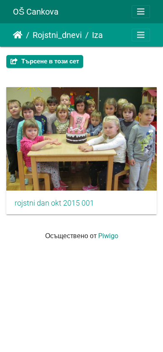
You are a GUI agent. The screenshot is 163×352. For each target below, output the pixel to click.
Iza (97, 35)
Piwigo (108, 236)
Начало (18, 35)
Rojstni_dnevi (57, 35)
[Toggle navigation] (141, 11)
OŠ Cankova (36, 12)
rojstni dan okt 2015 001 (54, 203)
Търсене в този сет (49, 61)
